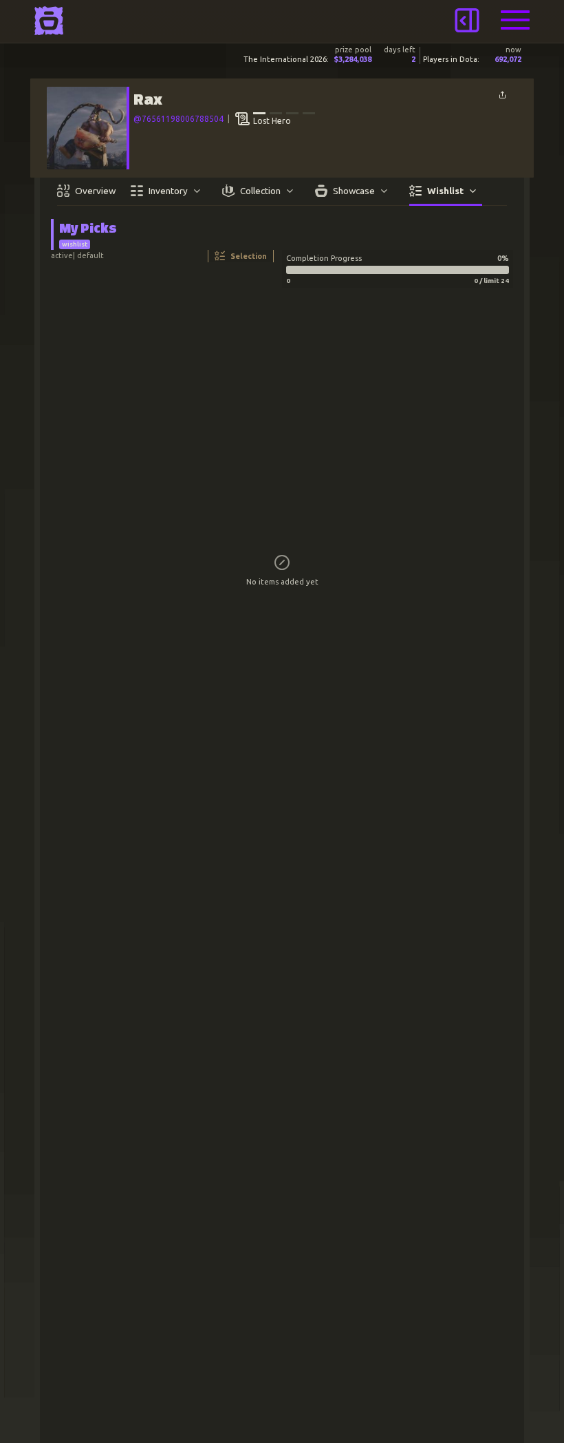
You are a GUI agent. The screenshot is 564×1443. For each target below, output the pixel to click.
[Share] (502, 95)
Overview (95, 190)
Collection (260, 190)
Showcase (354, 190)
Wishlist (445, 190)
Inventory (168, 190)
